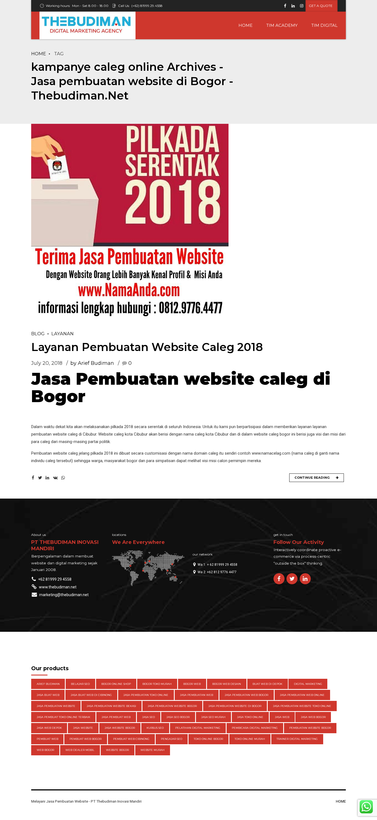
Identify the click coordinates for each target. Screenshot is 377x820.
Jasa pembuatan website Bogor (172, 706)
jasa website (83, 727)
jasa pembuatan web (196, 694)
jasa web (282, 717)
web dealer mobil (79, 749)
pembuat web (47, 738)
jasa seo (148, 717)
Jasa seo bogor (178, 717)
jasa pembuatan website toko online (302, 706)
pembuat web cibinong (131, 738)
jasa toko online (250, 717)
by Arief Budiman (92, 363)
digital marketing (308, 683)
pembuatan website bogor (310, 727)
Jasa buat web (48, 694)
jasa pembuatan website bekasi (111, 706)
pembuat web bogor (86, 738)
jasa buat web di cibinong (91, 694)
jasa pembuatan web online (302, 694)
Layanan (62, 333)
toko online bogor (208, 738)
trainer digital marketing (297, 738)
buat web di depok (267, 683)
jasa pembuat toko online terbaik (63, 717)
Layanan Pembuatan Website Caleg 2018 (147, 347)
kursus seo (155, 727)
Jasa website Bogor (120, 727)
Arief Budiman (48, 683)
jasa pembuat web (116, 717)
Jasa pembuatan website (56, 706)
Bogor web (192, 683)
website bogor (117, 749)
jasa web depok (49, 727)
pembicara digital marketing (255, 727)
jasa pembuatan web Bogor (246, 694)
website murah (152, 749)
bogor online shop (116, 683)
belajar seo (80, 683)
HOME (245, 25)
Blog (38, 333)
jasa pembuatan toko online (145, 694)
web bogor (45, 749)
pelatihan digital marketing (197, 727)
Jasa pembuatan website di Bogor (234, 706)
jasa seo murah (213, 717)
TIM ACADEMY (282, 25)
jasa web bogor (313, 717)
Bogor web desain (226, 683)
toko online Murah (250, 738)
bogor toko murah (157, 683)
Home (38, 53)
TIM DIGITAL (324, 25)
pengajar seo (171, 738)
